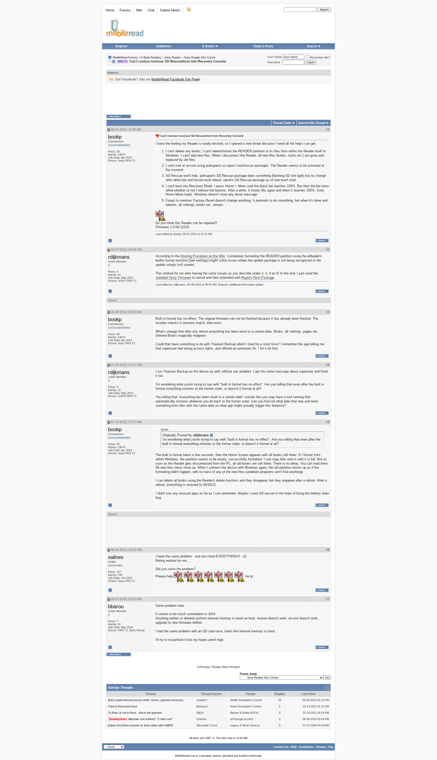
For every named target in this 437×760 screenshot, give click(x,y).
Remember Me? (320, 57)
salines (115, 557)
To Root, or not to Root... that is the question (135, 712)
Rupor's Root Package (258, 277)
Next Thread (230, 666)
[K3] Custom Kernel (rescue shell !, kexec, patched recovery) (145, 700)
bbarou (116, 606)
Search (312, 46)
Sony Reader (173, 57)
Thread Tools (282, 123)
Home (110, 10)
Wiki (139, 10)
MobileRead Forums (125, 57)
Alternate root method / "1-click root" (150, 719)
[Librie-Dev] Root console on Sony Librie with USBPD (140, 725)
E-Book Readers (151, 57)
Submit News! (170, 10)
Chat (151, 10)
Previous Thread (210, 666)
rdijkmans (118, 257)
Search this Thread (311, 123)
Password (274, 62)
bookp (115, 137)
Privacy (321, 746)
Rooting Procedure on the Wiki (203, 256)
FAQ (294, 746)
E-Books (208, 46)
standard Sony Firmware (173, 277)
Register (121, 46)
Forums (125, 10)
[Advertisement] (218, 99)
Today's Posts (263, 46)
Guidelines (163, 46)
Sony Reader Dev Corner (199, 57)
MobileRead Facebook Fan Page (175, 79)
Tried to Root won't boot (122, 706)
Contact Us (280, 746)
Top (330, 746)
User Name (275, 56)
